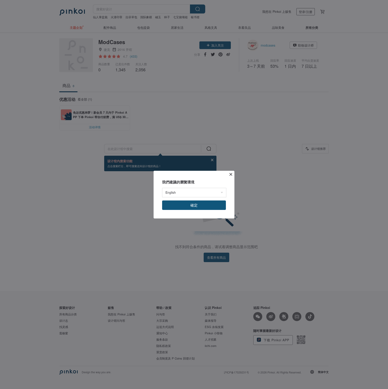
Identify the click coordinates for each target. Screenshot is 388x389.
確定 (194, 205)
